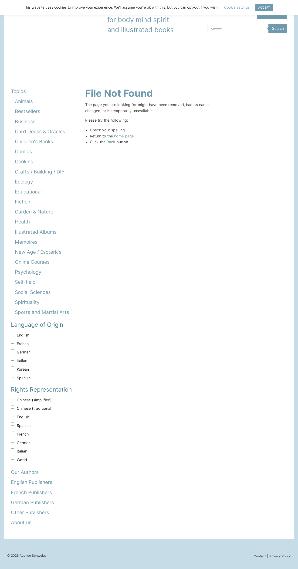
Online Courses (32, 262)
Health (22, 222)
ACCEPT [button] (264, 7)
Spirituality (27, 302)
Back (111, 142)
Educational (28, 192)
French (23, 343)
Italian (22, 360)
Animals (24, 101)
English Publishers (31, 482)
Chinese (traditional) (35, 408)
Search (278, 28)
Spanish (23, 378)
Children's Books (34, 141)
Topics (18, 91)
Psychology (28, 272)
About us (21, 522)
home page (124, 136)
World (22, 459)
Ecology (24, 182)
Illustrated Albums (36, 232)
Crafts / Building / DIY (40, 172)
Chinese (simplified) (34, 400)
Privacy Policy (280, 556)
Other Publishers (30, 512)
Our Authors (25, 472)
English (23, 335)
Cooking (24, 161)
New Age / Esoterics (38, 252)
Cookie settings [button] (237, 7)
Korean (23, 369)
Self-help (25, 282)
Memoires (26, 242)
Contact (260, 556)
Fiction (22, 202)
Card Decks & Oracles (40, 131)
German (23, 352)
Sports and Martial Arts (42, 312)
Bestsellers (27, 111)
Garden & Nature (34, 212)
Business (25, 121)
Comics (23, 151)
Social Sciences (33, 292)
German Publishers (32, 502)
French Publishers (31, 492)
